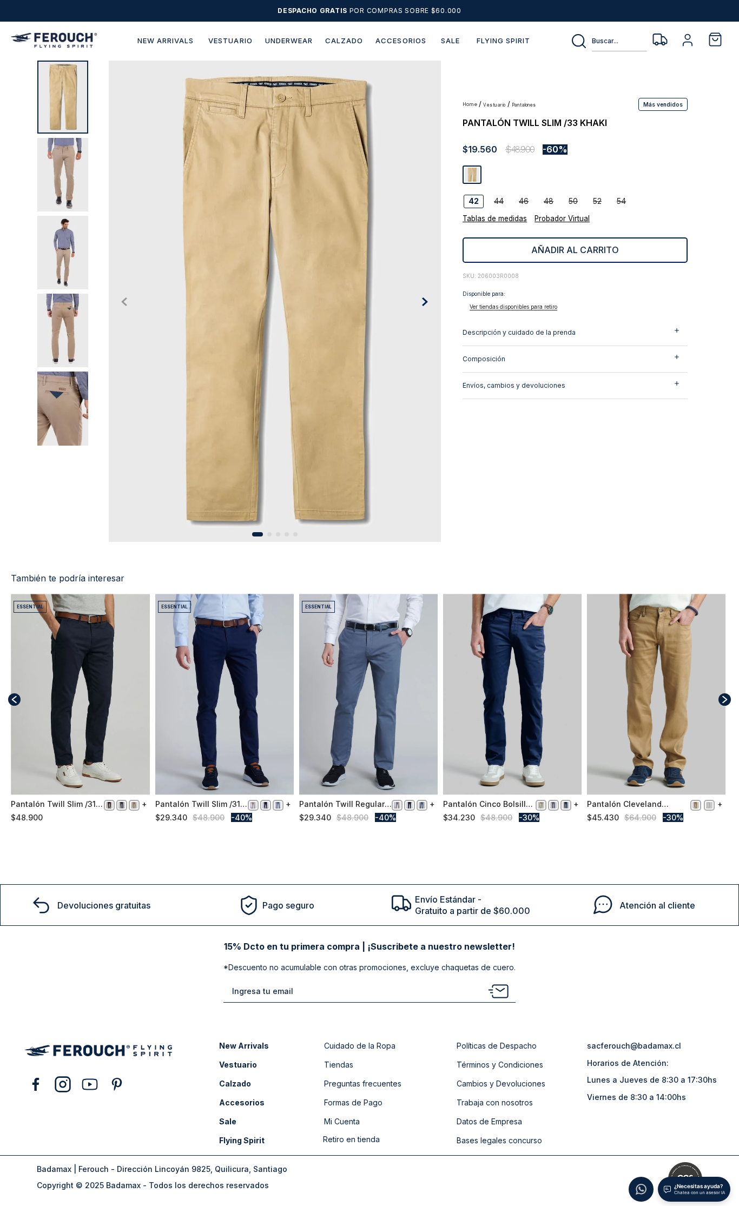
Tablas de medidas (495, 218)
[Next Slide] (724, 699)
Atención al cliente (657, 905)
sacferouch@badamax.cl (634, 1045)
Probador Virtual (562, 218)
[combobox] (608, 41)
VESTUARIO (494, 105)
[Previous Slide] (14, 699)
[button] (663, 104)
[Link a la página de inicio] (471, 104)
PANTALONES (524, 105)
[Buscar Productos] (581, 41)
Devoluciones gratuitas (103, 905)
